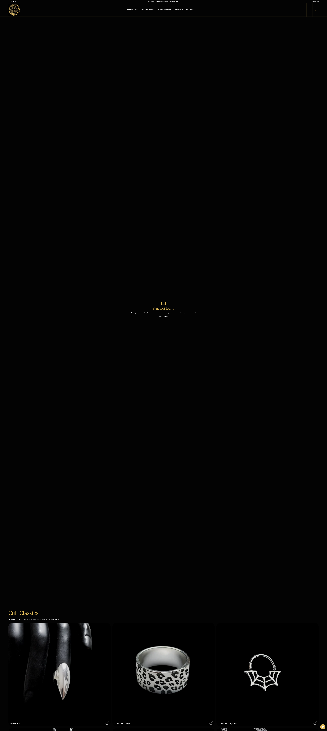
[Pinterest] (15, 1)
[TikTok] (13, 1)
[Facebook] (9, 1)
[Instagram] (11, 1)
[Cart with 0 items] (315, 9)
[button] (315, 9)
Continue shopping (164, 316)
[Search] (303, 9)
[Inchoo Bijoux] (14, 10)
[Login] (309, 9)
